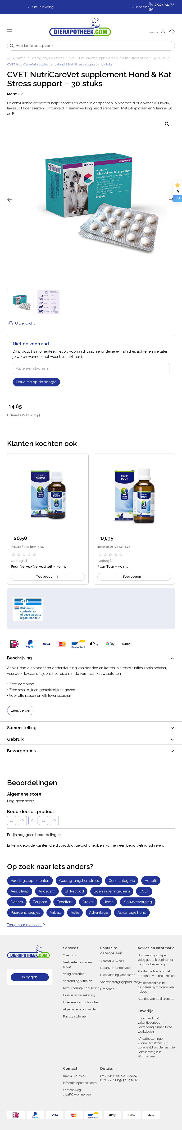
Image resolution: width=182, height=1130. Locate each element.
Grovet (88, 902)
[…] (25, 561)
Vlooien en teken (112, 960)
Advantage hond (132, 912)
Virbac (55, 912)
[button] (167, 124)
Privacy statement (75, 1016)
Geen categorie (122, 881)
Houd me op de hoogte (36, 382)
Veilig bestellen (74, 974)
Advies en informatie (156, 948)
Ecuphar (40, 902)
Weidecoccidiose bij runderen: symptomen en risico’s (156, 987)
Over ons (69, 955)
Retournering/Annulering (81, 988)
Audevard (47, 891)
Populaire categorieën (111, 951)
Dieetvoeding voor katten (117, 975)
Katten (20, 58)
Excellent (65, 902)
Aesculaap (20, 891)
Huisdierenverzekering (79, 995)
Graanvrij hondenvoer (115, 968)
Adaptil (151, 881)
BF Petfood (74, 891)
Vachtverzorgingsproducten (120, 982)
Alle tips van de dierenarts (156, 998)
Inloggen (29, 977)
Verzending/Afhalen (77, 981)
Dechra (17, 902)
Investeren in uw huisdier (80, 1002)
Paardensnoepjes (25, 912)
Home (9, 58)
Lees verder (21, 710)
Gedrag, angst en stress (47, 58)
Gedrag (17, 561)
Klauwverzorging (137, 902)
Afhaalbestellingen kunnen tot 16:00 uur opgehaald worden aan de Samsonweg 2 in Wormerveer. (156, 1047)
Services (70, 948)
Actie (75, 912)
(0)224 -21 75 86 (74, 1076)
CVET (22, 94)
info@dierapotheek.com (80, 1083)
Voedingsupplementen (30, 881)
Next (172, 200)
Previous (10, 200)
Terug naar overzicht (24, 925)
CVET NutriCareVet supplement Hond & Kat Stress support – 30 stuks (117, 58)
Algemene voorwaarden (80, 1009)
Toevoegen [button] (45, 576)
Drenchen (107, 989)
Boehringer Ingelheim (112, 891)
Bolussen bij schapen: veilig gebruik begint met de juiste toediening (155, 959)
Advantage (98, 912)
